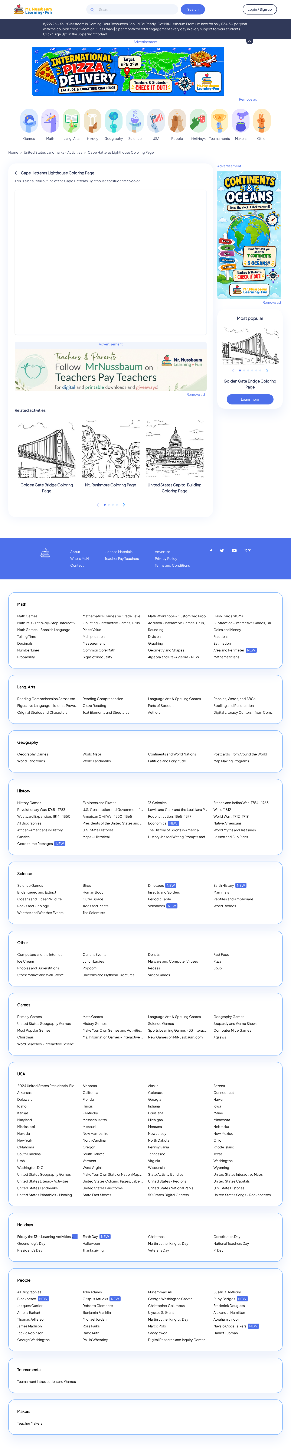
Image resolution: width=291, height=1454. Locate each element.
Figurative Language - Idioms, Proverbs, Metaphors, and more (66, 705)
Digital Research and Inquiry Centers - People (190, 1339)
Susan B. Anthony (227, 1292)
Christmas (25, 1037)
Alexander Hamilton (229, 1312)
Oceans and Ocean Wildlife (39, 899)
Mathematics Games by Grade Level (117, 616)
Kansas (23, 1113)
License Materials (119, 551)
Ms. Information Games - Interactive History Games (123, 1037)
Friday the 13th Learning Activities (49, 1236)
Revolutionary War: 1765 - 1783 (41, 809)
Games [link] (29, 138)
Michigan (155, 1120)
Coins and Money (227, 629)
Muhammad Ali (160, 1292)
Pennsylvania (158, 1147)
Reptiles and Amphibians (233, 899)
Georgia (154, 1099)
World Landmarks (97, 761)
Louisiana (155, 1113)
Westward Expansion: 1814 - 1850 (44, 816)
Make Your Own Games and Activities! (118, 1030)
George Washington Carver (170, 1299)
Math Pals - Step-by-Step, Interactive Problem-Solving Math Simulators (74, 623)
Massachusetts (95, 1120)
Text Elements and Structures (106, 712)
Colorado (155, 1092)
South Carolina (29, 1154)
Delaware (25, 1099)
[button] (105, 505)
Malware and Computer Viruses (173, 961)
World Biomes (224, 906)
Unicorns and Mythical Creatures (108, 975)
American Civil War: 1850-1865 (107, 816)
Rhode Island (223, 1147)
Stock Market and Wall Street (40, 975)
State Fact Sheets (97, 1195)
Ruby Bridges (229, 1299)
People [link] (177, 138)
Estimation (222, 643)
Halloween (91, 1243)
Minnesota (221, 1120)
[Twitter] (222, 551)
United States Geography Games (44, 1023)
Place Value (92, 629)
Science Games (30, 885)
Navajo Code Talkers (235, 1326)
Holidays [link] (198, 138)
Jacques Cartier (29, 1305)
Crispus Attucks (101, 1299)
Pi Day (218, 1250)
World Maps (92, 754)
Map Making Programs (231, 761)
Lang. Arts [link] (71, 138)
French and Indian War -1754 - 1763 (241, 802)
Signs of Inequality (97, 657)
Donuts (154, 954)
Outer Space (93, 899)
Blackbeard (32, 1299)
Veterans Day (158, 1250)
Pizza (217, 961)
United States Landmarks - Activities (53, 152)
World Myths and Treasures (234, 830)
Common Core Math (99, 650)
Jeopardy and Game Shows (235, 1023)
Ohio (217, 1140)
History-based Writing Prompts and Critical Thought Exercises (198, 837)
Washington (223, 1160)
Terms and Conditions (172, 565)
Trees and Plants (95, 906)
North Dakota (158, 1140)
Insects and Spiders (164, 892)
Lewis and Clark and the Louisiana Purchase (183, 809)
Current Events (94, 954)
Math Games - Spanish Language (43, 629)
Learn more (250, 399)
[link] (29, 121)
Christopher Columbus (166, 1305)
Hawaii (218, 1099)
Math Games (27, 616)
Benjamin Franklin (97, 1312)
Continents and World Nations (172, 754)
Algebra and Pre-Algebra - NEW (173, 657)
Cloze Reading (94, 705)
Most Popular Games (33, 1030)
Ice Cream (25, 961)
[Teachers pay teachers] (248, 551)
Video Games (159, 975)
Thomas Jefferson (31, 1319)
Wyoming (221, 1167)
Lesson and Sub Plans (230, 837)
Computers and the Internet (39, 954)
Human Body (93, 892)
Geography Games (32, 754)
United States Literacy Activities (43, 1181)
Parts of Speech (160, 705)
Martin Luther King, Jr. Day (168, 1243)
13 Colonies (157, 802)
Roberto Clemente (98, 1305)
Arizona (219, 1085)
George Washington (33, 1339)
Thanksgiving (93, 1250)
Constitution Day (227, 1236)
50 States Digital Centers (168, 1195)
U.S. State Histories (98, 830)
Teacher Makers (29, 1423)
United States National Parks (170, 1188)
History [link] (92, 138)
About (75, 551)
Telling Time (26, 636)
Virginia (154, 1160)
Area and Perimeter (234, 650)
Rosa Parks (91, 1326)
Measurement (94, 643)
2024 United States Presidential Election (55, 1085)
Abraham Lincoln (226, 1319)
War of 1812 (222, 809)
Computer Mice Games (232, 1030)
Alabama (90, 1085)
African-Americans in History (40, 830)
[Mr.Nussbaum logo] (33, 9)
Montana (155, 1126)
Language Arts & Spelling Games (174, 698)
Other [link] (262, 138)
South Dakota (93, 1154)
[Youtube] (234, 551)
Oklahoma (25, 1147)
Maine (218, 1113)
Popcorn (90, 968)
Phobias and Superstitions (38, 968)
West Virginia (93, 1167)
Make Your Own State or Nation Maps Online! (123, 1174)
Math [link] (50, 138)
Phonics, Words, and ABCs (234, 698)
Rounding (156, 629)
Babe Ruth (91, 1333)
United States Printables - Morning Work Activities (57, 1195)
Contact (77, 565)
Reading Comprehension (103, 698)
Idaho (21, 1106)
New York (24, 1140)
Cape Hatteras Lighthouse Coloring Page (121, 152)
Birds (87, 885)
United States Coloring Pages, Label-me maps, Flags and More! (133, 1181)
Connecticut (223, 1092)
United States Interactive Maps (238, 1174)
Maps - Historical (96, 837)
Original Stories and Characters (42, 712)
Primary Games (29, 1016)
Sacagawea (157, 1333)
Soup (217, 968)
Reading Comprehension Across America (55, 698)
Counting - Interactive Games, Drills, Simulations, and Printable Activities (140, 623)
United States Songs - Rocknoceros (242, 1195)
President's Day (29, 1250)
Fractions (220, 636)
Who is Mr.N (79, 558)
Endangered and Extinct (36, 892)
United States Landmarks (37, 1188)
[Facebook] (211, 551)
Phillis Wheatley (95, 1339)
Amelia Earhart (28, 1312)
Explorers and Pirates (99, 802)
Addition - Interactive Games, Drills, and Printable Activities (195, 623)
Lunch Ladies (93, 961)
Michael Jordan (95, 1319)
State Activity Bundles (165, 1174)
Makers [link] (240, 138)
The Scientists (94, 912)
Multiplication (94, 636)
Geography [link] (113, 138)
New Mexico (223, 1133)
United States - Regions (167, 1181)
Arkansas (24, 1092)
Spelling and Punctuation (233, 705)
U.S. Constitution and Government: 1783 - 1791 (119, 809)
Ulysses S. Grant (161, 1312)
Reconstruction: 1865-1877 (170, 816)
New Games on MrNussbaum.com (175, 1037)
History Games (29, 802)
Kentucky (90, 1113)
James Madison (29, 1326)
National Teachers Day (231, 1243)
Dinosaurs (161, 885)
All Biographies (29, 823)
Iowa (217, 1106)
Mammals (221, 892)
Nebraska (221, 1126)
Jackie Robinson (30, 1333)
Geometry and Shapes (166, 650)
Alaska (153, 1085)
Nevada (23, 1133)
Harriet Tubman (225, 1333)
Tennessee (156, 1154)
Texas (217, 1154)
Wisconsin (156, 1167)
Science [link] (135, 138)
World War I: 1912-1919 (231, 816)
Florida (88, 1099)
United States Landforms (103, 1188)
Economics (162, 823)
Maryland (24, 1120)
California (90, 1092)
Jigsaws (219, 1037)
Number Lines (28, 650)
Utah (21, 1160)
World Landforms (31, 761)
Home (13, 152)
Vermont (89, 1160)
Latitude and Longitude (167, 761)
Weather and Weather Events (40, 912)
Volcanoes (162, 906)
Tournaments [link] (219, 138)
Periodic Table (159, 899)
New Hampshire (95, 1133)
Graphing (155, 643)
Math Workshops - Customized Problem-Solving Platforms (195, 616)
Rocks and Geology (33, 906)
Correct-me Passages (40, 843)
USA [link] (156, 138)
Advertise (162, 551)
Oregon (89, 1147)
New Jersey (157, 1133)
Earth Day (96, 1236)
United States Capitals (231, 1181)
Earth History (229, 885)
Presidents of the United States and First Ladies (120, 823)
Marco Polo (157, 1326)
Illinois (88, 1106)
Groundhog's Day (31, 1243)
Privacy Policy (166, 558)
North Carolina (94, 1140)
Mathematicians (226, 657)
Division (154, 636)
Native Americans (227, 823)
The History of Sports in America (173, 830)
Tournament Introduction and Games (46, 1381)
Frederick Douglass (229, 1305)
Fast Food (221, 954)
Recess (154, 968)
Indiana (154, 1106)
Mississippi (26, 1126)
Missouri (89, 1126)
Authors (154, 712)
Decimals (25, 643)
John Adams (92, 1292)
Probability (26, 657)
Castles (23, 837)
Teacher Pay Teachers (122, 558)
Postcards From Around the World (240, 754)
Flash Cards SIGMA (228, 616)
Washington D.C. (31, 1167)
